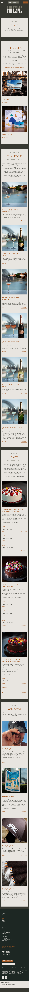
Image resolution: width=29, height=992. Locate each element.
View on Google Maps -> (7, 947)
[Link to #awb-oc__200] (2, 2)
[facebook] (3, 977)
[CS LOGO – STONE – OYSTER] (14, 6)
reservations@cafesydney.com (8, 946)
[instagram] (6, 977)
